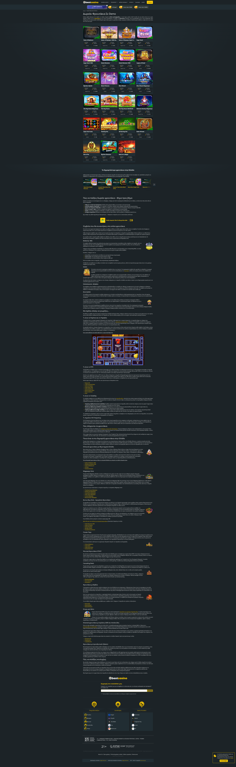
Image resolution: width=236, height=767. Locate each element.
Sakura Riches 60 (89, 388)
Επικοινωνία (135, 754)
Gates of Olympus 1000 (90, 462)
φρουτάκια (97, 18)
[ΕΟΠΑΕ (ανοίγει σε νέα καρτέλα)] (122, 746)
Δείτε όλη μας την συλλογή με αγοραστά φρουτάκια (95, 521)
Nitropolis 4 (87, 582)
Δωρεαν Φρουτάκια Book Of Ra (119, 187)
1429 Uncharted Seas (90, 384)
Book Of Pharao (88, 606)
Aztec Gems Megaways (90, 494)
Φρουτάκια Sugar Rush (133, 187)
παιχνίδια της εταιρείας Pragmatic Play (129, 611)
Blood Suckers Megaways (91, 497)
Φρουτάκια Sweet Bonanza (88, 187)
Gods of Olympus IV (89, 465)
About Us (100, 754)
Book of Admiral (88, 391)
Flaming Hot (88, 640)
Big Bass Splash (88, 528)
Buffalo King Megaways (90, 491)
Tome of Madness (89, 544)
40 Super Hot (88, 638)
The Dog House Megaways (91, 490)
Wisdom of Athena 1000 (90, 464)
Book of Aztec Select (89, 390)
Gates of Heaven (89, 386)
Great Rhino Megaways (90, 493)
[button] (97, 7)
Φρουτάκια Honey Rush (148, 187)
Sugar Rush (87, 545)
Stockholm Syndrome (90, 529)
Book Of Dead (88, 605)
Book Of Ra (87, 603)
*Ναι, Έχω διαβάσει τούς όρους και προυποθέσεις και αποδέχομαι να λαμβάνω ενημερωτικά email (119, 693)
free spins (126, 270)
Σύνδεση (150, 2)
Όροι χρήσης (107, 754)
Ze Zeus (87, 467)
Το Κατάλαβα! (223, 760)
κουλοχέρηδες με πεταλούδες (90, 627)
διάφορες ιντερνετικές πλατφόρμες (109, 428)
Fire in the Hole (88, 580)
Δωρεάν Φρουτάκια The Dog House (104, 187)
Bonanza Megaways (89, 579)
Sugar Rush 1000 (89, 387)
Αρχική (84, 10)
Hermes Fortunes (89, 468)
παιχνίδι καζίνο (119, 398)
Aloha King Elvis (88, 526)
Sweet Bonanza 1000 (90, 523)
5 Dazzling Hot (88, 641)
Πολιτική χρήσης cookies (116, 754)
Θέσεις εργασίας (127, 754)
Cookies (231, 758)
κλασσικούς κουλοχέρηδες (122, 322)
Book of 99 (87, 383)
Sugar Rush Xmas (89, 547)
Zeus (86, 393)
